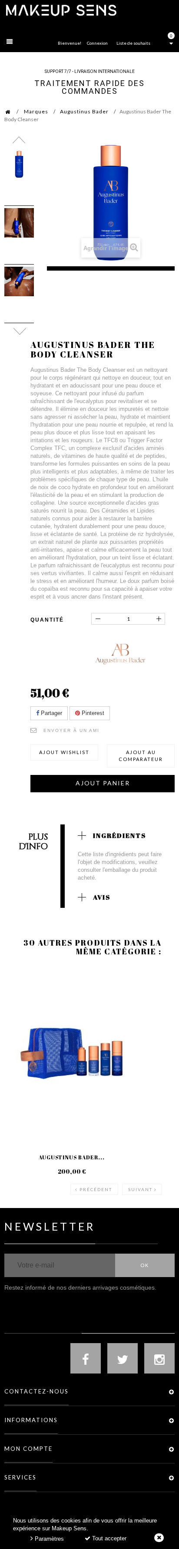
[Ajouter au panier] (21, 1002)
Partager (50, 713)
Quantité (47, 620)
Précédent (96, 1189)
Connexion (97, 43)
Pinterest (92, 713)
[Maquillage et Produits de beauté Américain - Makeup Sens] (60, 10)
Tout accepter (108, 1538)
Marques (36, 111)
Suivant (140, 1189)
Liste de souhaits (133, 43)
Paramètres (48, 1539)
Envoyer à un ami (71, 730)
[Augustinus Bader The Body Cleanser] (19, 164)
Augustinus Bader (84, 111)
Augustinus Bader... (72, 1157)
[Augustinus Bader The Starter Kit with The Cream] (71, 1053)
